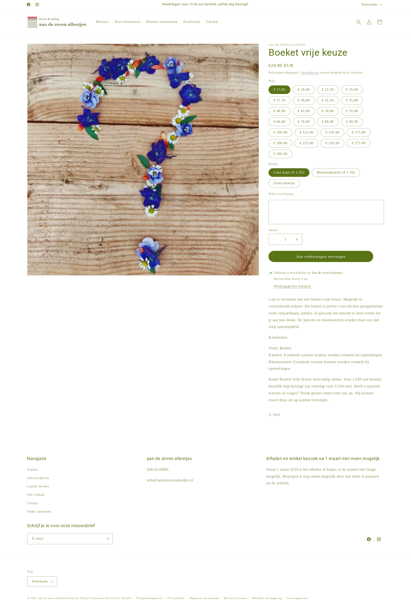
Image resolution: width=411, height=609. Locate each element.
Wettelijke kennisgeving (267, 598)
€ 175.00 (359, 132)
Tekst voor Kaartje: (282, 194)
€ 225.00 (306, 143)
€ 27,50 (279, 100)
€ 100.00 (280, 132)
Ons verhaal (36, 494)
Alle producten (38, 478)
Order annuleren (39, 511)
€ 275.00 (359, 143)
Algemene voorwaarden (204, 598)
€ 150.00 (332, 132)
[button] (358, 22)
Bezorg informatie (235, 598)
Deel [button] (276, 414)
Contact (32, 503)
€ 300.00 (280, 154)
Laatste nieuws (38, 486)
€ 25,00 (352, 89)
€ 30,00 (304, 100)
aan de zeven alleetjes (51, 598)
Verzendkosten (309, 72)
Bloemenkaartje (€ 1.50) (336, 172)
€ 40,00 (279, 111)
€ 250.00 (332, 143)
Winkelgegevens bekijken (292, 286)
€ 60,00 (279, 122)
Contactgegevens (297, 598)
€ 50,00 (328, 111)
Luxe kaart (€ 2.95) (289, 172)
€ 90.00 (352, 122)
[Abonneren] (107, 538)
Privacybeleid (176, 598)
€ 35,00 (352, 100)
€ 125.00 (306, 132)
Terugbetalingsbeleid (149, 598)
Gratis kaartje (284, 183)
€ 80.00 (328, 122)
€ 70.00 (304, 122)
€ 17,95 (279, 89)
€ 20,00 (304, 89)
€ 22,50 (328, 89)
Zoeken (32, 469)
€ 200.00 (280, 143)
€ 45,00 (304, 111)
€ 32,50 (328, 100)
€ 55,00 (352, 111)
